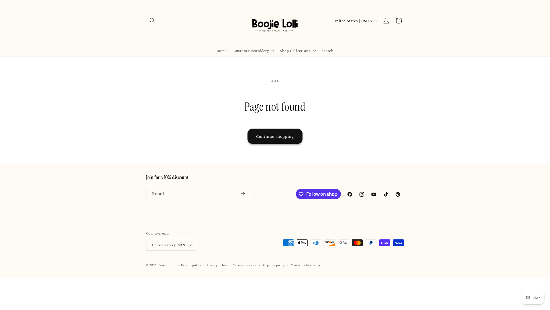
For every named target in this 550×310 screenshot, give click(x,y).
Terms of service (245, 265)
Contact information (305, 265)
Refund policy (191, 265)
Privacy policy (217, 265)
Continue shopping (275, 136)
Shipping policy (273, 265)
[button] (152, 20)
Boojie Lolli (167, 265)
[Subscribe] (242, 193)
